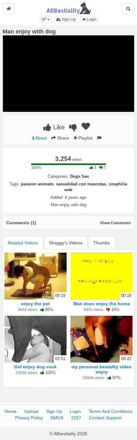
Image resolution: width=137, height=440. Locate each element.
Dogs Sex (79, 176)
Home (10, 411)
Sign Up (68, 19)
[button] (46, 19)
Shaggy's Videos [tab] (66, 242)
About (40, 138)
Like (58, 127)
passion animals (37, 184)
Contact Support (105, 417)
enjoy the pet (35, 303)
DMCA (56, 417)
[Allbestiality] (68, 7)
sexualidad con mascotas (81, 184)
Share (62, 138)
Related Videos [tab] (23, 242)
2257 (76, 417)
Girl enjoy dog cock (35, 366)
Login (91, 19)
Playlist (84, 138)
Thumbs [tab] (101, 242)
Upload (31, 411)
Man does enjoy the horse (101, 303)
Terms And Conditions (111, 411)
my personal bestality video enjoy (101, 369)
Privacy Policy (29, 417)
